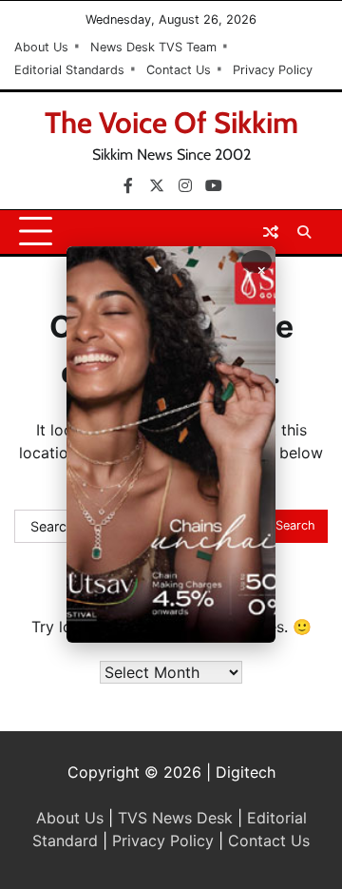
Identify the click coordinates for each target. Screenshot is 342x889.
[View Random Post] (270, 232)
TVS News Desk (175, 817)
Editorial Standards (69, 70)
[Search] (304, 232)
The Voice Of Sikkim (171, 123)
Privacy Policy (273, 70)
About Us (41, 47)
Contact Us (178, 70)
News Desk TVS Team (153, 47)
